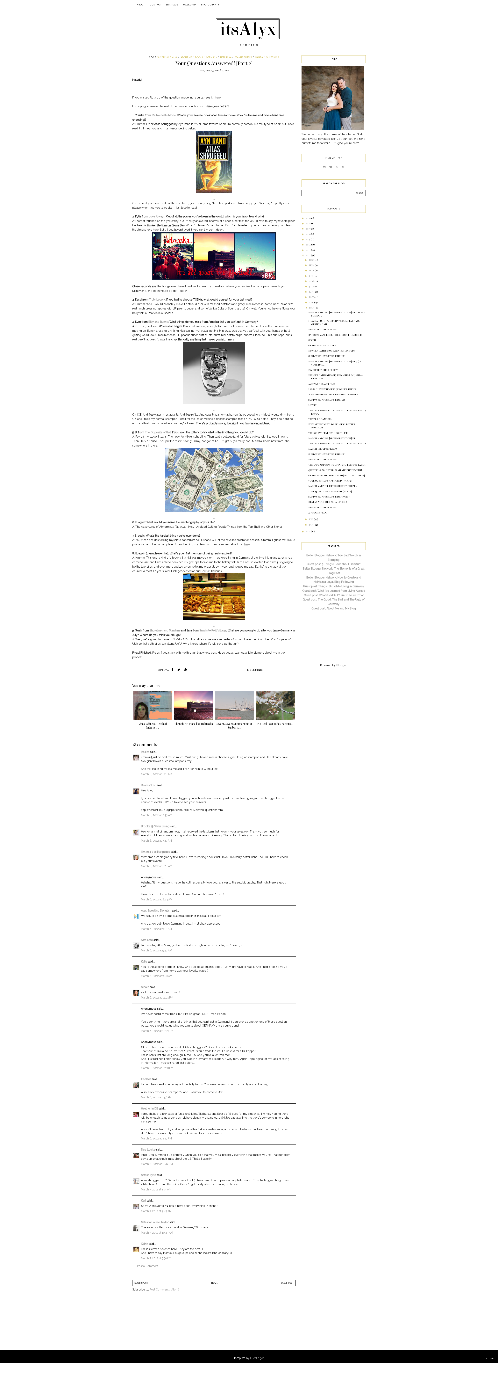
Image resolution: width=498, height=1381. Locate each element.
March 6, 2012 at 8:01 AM (156, 866)
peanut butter (243, 57)
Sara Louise (148, 1149)
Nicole (145, 987)
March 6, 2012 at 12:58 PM (157, 1068)
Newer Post (141, 1282)
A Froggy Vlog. (318, 512)
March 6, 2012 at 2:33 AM (156, 815)
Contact (155, 4)
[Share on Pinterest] (185, 670)
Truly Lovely (157, 299)
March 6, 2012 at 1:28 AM (156, 774)
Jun (311, 291)
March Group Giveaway (323, 448)
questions (272, 57)
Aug (312, 281)
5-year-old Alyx (167, 57)
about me (186, 57)
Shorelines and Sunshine (165, 630)
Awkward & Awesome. (321, 383)
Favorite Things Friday (323, 329)
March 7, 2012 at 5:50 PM (156, 1258)
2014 (308, 244)
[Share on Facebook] (172, 670)
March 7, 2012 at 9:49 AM (156, 1211)
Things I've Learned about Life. (328, 432)
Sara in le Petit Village (212, 630)
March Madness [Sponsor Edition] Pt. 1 (332, 485)
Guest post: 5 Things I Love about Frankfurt (333, 564)
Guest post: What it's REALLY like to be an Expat (334, 595)
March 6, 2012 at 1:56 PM (156, 1097)
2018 (308, 223)
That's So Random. (320, 418)
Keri (143, 1200)
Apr (311, 302)
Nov (312, 265)
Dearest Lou (148, 785)
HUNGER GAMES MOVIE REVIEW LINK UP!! (331, 350)
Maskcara (189, 4)
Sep (311, 275)
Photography (210, 4)
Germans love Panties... (323, 345)
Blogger (341, 665)
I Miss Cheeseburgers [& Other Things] (332, 389)
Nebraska (226, 57)
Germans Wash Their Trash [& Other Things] (336, 475)
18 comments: (255, 670)
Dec (312, 259)
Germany (211, 57)
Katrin (144, 1243)
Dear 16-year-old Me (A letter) (327, 501)
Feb (311, 519)
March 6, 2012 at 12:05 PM (157, 997)
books (199, 57)
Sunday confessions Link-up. (326, 356)
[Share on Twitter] (179, 670)
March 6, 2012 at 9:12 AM (156, 928)
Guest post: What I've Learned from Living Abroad (333, 590)
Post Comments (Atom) (164, 1289)
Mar (312, 307)
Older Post (287, 1282)
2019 (308, 218)
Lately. (312, 405)
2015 (308, 239)
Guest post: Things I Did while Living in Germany (333, 586)
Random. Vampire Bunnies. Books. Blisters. (335, 334)
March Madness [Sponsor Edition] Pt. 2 (332, 438)
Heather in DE (149, 1108)
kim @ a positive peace (155, 851)
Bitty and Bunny (158, 321)
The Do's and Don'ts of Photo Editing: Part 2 (337, 443)
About (141, 4)
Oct (312, 270)
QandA (259, 57)
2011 (308, 531)
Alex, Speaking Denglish (156, 910)
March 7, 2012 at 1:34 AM (156, 1189)
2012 (308, 255)
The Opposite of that (158, 432)
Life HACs (172, 4)
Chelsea (146, 1079)
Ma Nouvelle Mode (164, 115)
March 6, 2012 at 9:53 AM (156, 950)
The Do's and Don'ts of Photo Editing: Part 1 (336, 464)
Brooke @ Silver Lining (155, 826)
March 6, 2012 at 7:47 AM (156, 840)
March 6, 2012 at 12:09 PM (157, 1030)
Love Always (157, 216)
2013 (308, 249)
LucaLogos (257, 1358)
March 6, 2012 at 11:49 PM (157, 1164)
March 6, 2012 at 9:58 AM (156, 976)
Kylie (144, 961)
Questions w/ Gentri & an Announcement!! (335, 470)
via (214, 199)
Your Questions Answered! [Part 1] (330, 491)
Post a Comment (147, 1266)
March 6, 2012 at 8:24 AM (156, 899)
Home (214, 1282)
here (218, 97)
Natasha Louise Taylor (155, 1222)
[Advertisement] (164, 1324)
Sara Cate (147, 939)
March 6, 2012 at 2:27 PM (156, 1138)
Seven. (312, 340)
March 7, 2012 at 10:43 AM (157, 1232)
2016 (308, 234)
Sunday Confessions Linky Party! (329, 496)
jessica (145, 751)
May (311, 297)
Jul (311, 286)
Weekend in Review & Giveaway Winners (333, 394)
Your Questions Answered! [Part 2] (330, 480)
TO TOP (491, 1358)
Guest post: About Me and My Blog (333, 608)
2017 (308, 228)
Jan (311, 524)
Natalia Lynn (148, 1175)
